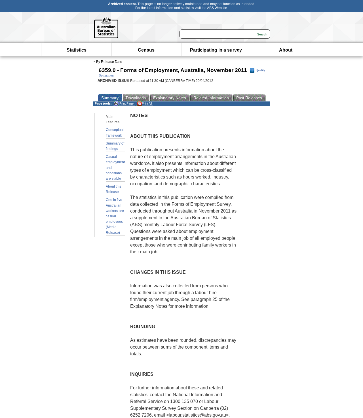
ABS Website (217, 8)
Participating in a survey (216, 50)
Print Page (126, 103)
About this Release (113, 189)
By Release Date (109, 62)
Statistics (76, 50)
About (285, 50)
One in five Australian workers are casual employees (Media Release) (115, 216)
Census (146, 50)
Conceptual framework (115, 132)
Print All (147, 103)
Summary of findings (115, 146)
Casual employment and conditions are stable (115, 168)
